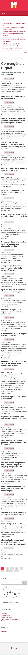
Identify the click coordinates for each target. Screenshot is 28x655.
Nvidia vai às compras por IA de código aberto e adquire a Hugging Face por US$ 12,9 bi (13, 465)
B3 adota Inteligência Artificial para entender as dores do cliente (12, 192)
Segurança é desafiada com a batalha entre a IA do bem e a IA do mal (13, 419)
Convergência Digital (9, 78)
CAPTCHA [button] (4, 587)
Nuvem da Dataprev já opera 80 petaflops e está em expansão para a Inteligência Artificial (15, 33)
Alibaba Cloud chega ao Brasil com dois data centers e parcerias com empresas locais (13, 542)
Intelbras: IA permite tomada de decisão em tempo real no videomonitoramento (13, 363)
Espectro (3, 613)
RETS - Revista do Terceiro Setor (10, 619)
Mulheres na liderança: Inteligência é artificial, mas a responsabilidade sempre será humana (14, 39)
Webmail (3, 631)
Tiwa (14, 648)
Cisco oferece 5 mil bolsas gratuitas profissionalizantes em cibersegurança (13, 443)
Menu (3, 13)
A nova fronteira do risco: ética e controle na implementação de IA (14, 215)
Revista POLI (6, 617)
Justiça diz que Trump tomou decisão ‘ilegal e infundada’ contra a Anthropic (12, 268)
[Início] (14, 4)
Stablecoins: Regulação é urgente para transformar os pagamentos (12, 312)
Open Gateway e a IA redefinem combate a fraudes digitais (13, 291)
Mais (25, 53)
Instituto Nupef (5, 615)
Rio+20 (3, 621)
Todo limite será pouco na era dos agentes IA (12, 74)
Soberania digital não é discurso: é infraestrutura (13, 398)
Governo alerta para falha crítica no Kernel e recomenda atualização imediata (13, 244)
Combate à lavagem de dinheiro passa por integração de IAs (13, 513)
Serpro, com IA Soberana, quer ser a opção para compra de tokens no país (13, 489)
